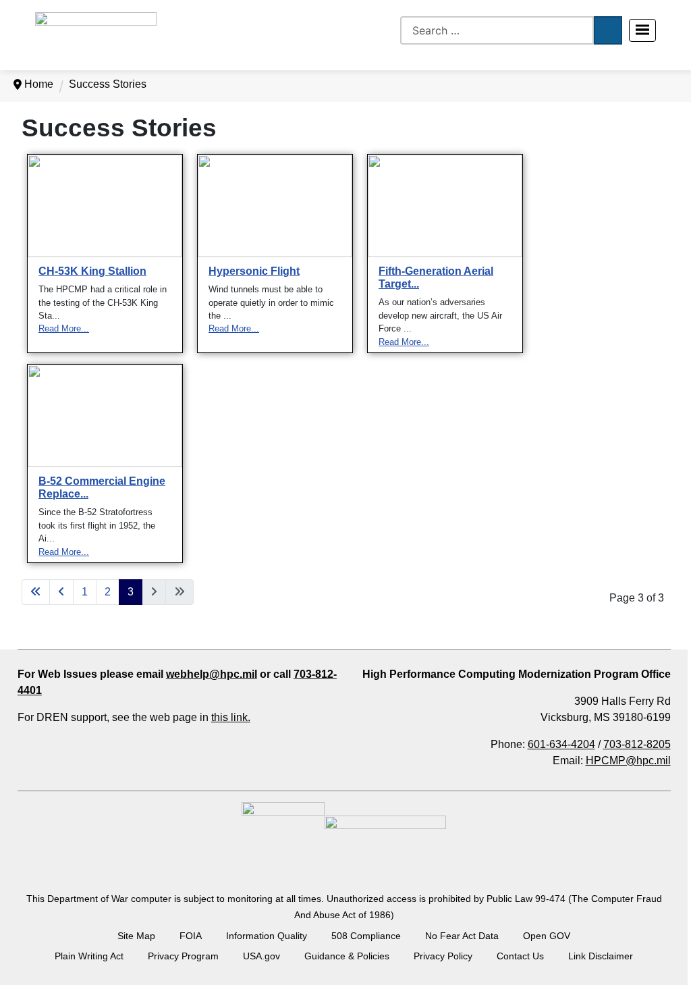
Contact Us (520, 956)
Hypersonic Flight (254, 271)
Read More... (63, 328)
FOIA (190, 935)
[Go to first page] (36, 592)
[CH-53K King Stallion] (105, 210)
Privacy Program (183, 956)
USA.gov (261, 956)
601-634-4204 (561, 744)
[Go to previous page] (61, 592)
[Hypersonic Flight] (275, 210)
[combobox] (497, 30)
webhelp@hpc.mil (211, 674)
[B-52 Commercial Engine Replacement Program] (105, 420)
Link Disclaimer (600, 956)
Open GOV (546, 935)
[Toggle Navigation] (642, 30)
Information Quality (266, 935)
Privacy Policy (443, 956)
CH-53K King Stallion (92, 271)
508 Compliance (366, 935)
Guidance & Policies (346, 956)
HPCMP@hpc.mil (628, 760)
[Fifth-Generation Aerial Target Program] (445, 210)
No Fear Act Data (462, 935)
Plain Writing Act (89, 956)
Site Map (136, 935)
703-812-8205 (637, 744)
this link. (230, 717)
